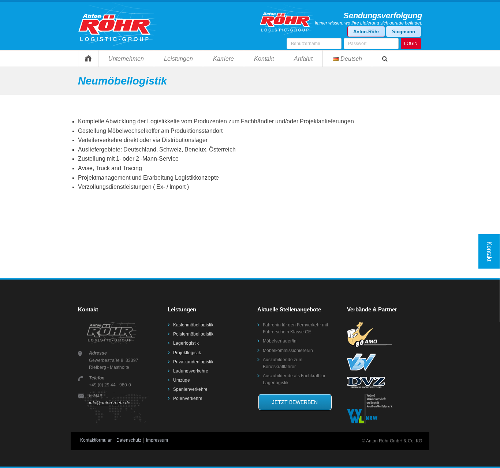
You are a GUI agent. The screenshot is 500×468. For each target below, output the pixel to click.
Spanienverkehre (190, 389)
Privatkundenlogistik (193, 361)
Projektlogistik (187, 352)
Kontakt (264, 59)
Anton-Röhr (366, 31)
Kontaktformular (96, 440)
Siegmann (403, 31)
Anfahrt (303, 59)
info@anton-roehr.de (109, 402)
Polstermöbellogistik (193, 334)
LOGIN (411, 43)
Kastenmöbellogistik (193, 324)
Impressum (157, 440)
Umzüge (181, 380)
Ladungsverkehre (190, 371)
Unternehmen (126, 59)
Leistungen (178, 59)
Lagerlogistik (186, 343)
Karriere (223, 59)
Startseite (88, 58)
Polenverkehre (187, 398)
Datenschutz (128, 440)
